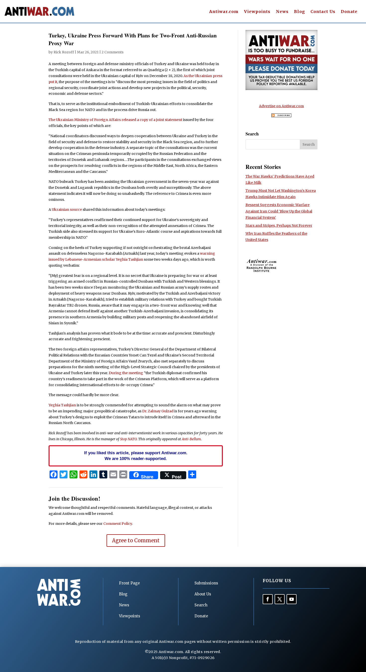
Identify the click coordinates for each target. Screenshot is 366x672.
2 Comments (112, 52)
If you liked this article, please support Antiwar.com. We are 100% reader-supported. (135, 455)
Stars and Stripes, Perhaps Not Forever (278, 225)
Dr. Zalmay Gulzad (158, 411)
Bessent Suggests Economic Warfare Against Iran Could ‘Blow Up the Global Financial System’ (278, 211)
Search (200, 605)
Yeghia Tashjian (62, 405)
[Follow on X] (280, 599)
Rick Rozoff (64, 52)
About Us (202, 594)
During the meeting (126, 373)
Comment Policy (117, 523)
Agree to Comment (136, 540)
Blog (299, 12)
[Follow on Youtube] (292, 599)
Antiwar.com (224, 12)
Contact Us (322, 12)
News (282, 12)
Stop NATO (128, 439)
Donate (349, 12)
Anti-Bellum (191, 439)
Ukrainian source (67, 209)
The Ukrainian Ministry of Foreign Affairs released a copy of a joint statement (115, 119)
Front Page (129, 583)
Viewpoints (257, 12)
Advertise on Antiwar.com (281, 106)
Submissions (206, 583)
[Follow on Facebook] (268, 599)
